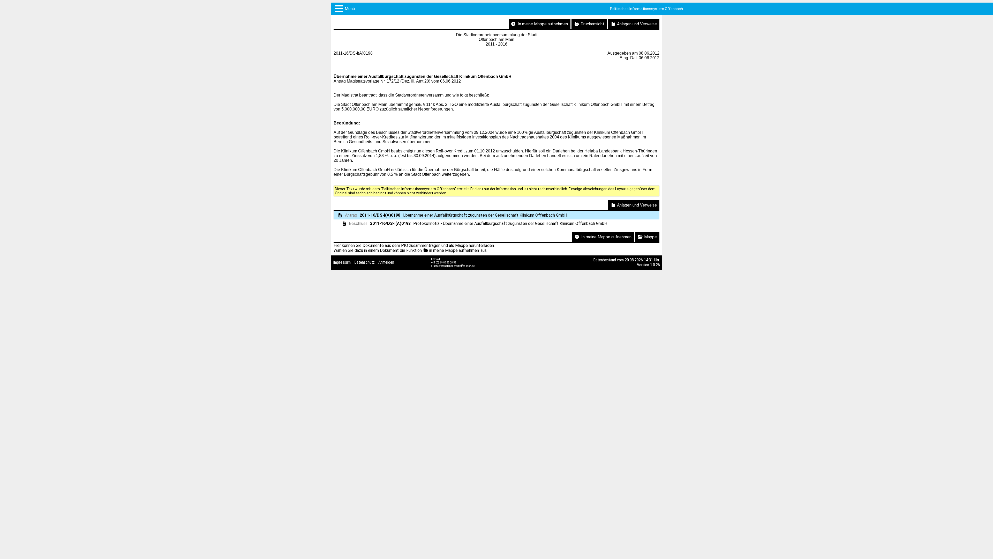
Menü (350, 8)
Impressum (342, 262)
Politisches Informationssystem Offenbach (646, 9)
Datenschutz (364, 262)
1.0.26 (655, 264)
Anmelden (386, 262)
